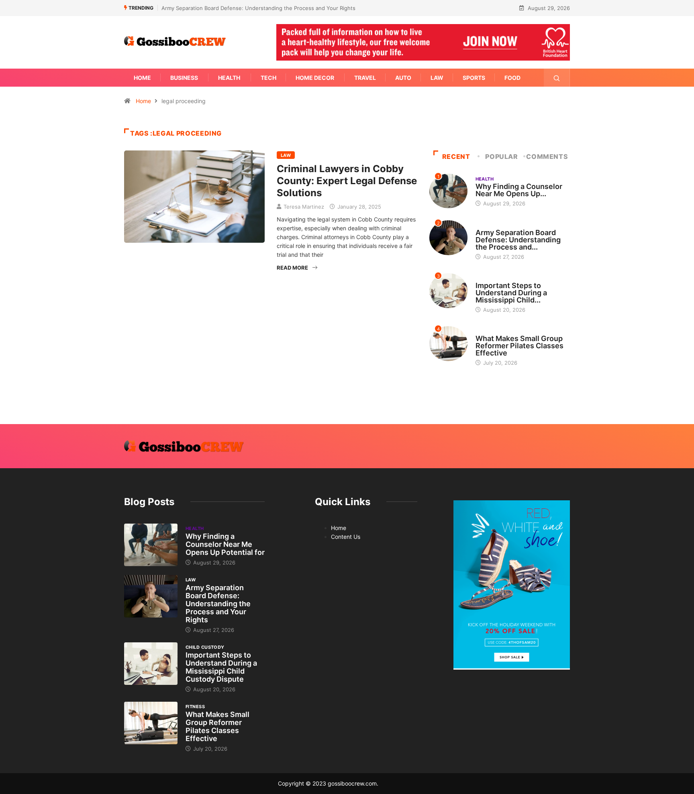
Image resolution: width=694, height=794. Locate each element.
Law (437, 77)
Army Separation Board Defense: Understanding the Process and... (518, 239)
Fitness (485, 331)
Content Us (345, 536)
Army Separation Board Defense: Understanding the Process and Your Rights (258, 8)
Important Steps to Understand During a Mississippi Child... (511, 292)
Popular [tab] (501, 156)
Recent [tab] (456, 156)
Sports (474, 77)
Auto (403, 77)
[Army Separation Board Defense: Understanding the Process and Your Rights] (151, 596)
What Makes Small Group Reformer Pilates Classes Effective (519, 345)
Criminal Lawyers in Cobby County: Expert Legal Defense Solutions (347, 181)
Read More (292, 267)
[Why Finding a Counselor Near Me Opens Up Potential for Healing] (151, 545)
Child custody (495, 278)
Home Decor (315, 77)
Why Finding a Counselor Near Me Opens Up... (519, 190)
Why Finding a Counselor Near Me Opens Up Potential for (225, 544)
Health (229, 77)
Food (512, 77)
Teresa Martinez (304, 206)
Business (184, 77)
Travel (365, 77)
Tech (268, 77)
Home (142, 77)
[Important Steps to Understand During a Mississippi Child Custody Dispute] (151, 663)
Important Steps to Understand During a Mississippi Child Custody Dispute (221, 667)
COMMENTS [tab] (547, 156)
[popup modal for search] (557, 78)
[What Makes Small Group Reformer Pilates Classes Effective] (151, 723)
